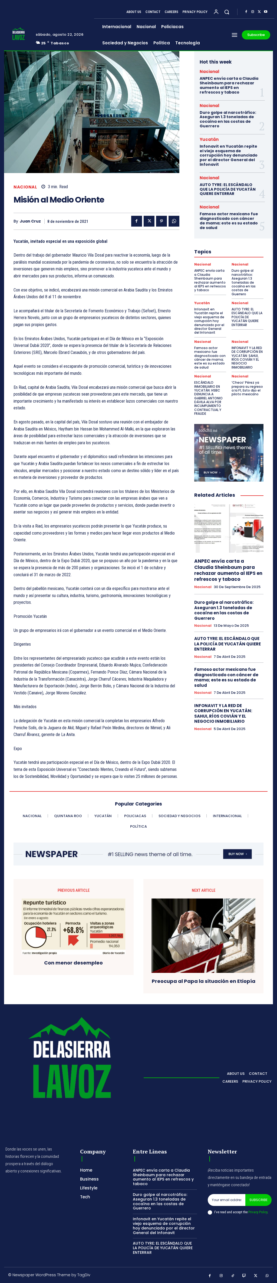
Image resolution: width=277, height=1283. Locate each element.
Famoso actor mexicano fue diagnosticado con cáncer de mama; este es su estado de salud (229, 220)
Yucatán (209, 139)
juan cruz (30, 221)
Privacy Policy (257, 1212)
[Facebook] (246, 12)
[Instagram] (252, 12)
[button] (226, 11)
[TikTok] (232, 1275)
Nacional (25, 187)
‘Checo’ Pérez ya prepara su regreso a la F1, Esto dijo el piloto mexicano (247, 388)
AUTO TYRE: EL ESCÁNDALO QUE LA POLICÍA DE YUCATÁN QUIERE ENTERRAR (228, 189)
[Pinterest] (161, 221)
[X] (259, 12)
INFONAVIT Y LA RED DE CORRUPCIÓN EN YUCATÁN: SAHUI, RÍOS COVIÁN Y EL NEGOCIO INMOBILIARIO (247, 358)
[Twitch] (244, 1275)
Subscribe (258, 1200)
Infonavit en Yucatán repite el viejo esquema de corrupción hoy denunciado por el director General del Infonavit (229, 155)
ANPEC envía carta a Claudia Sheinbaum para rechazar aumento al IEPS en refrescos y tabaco (229, 85)
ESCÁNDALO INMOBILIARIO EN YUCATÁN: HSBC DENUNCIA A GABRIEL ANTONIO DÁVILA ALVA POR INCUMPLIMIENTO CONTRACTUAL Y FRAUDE (208, 398)
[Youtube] (265, 12)
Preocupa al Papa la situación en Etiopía (203, 981)
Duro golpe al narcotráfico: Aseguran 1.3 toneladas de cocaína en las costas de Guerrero (228, 119)
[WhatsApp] (174, 221)
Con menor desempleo (73, 963)
